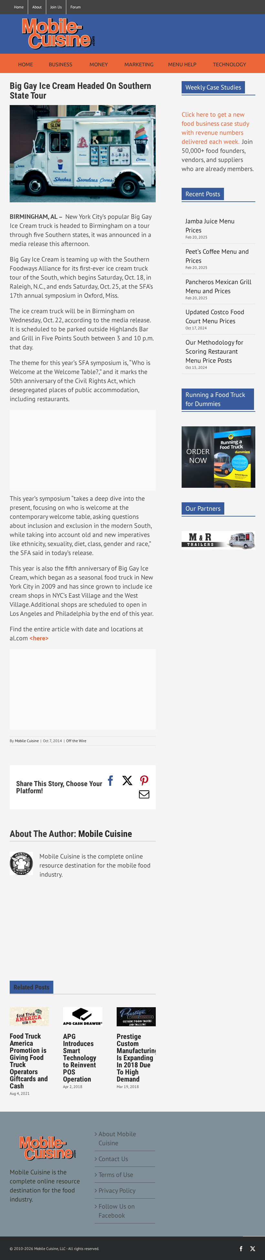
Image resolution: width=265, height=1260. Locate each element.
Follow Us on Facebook (117, 1211)
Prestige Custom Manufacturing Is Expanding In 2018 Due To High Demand (137, 1057)
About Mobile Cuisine (117, 1138)
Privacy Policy (117, 1190)
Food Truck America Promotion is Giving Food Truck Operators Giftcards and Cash (29, 1061)
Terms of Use (116, 1174)
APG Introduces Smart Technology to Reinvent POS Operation (79, 1057)
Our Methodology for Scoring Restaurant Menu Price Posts (214, 351)
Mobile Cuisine (27, 740)
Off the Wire (76, 740)
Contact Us (113, 1159)
